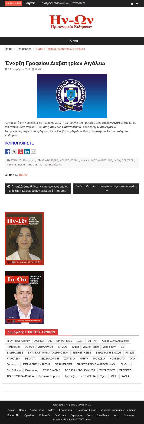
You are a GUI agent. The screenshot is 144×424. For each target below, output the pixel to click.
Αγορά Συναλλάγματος (115, 340)
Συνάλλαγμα (103, 415)
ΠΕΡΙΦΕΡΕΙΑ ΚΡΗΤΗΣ (36, 364)
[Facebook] (132, 3)
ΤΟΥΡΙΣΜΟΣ (107, 370)
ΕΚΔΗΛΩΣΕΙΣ (15, 352)
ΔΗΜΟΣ (92, 160)
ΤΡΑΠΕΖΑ (125, 370)
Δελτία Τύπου (37, 410)
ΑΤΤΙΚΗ (75, 160)
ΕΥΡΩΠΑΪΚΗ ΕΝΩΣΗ (108, 352)
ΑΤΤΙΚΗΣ (16, 160)
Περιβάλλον (14, 370)
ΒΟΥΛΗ (29, 346)
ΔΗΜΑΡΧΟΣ (45, 346)
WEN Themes (83, 419)
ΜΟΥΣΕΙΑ (99, 358)
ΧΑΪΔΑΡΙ (57, 164)
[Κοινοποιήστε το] (7, 151)
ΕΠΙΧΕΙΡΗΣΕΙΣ (82, 352)
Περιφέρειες (29, 160)
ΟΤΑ (132, 358)
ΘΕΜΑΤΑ (30, 358)
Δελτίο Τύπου (91, 346)
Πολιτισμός (31, 370)
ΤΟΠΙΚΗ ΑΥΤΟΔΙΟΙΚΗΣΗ (80, 370)
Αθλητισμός (13, 346)
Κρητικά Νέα (13, 415)
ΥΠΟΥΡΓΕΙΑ (88, 376)
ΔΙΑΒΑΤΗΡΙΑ (105, 160)
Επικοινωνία (130, 415)
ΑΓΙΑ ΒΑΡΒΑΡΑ (49, 160)
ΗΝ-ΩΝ (129, 352)
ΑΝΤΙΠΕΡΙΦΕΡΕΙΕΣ (60, 340)
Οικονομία (13, 364)
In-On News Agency (18, 340)
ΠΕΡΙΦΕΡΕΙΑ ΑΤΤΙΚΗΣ (19, 164)
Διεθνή (51, 410)
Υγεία (103, 376)
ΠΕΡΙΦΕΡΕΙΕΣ (63, 364)
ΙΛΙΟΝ (117, 160)
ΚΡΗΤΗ (84, 358)
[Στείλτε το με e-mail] (33, 151)
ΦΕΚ (114, 376)
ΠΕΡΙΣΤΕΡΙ (128, 160)
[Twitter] (137, 3)
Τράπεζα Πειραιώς (49, 376)
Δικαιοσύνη (109, 346)
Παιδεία (125, 364)
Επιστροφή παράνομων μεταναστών (62, 3)
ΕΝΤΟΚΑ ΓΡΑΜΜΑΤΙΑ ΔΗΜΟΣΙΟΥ (48, 352)
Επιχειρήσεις (65, 410)
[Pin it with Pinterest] (20, 151)
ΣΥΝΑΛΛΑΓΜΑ (51, 370)
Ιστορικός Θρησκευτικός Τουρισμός (118, 410)
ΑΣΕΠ (80, 340)
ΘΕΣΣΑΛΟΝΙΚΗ (49, 358)
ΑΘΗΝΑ (39, 340)
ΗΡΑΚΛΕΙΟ (13, 358)
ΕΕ (122, 346)
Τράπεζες (70, 376)
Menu (74, 41)
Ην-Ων (38, 69)
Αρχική (11, 410)
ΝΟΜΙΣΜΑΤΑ (117, 358)
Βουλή (22, 410)
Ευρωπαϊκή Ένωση (86, 410)
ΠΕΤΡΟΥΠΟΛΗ (42, 164)
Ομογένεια (29, 415)
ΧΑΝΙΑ (125, 376)
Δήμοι (83, 160)
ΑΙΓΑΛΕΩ (64, 160)
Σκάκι (89, 415)
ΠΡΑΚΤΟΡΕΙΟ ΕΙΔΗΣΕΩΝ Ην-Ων (96, 364)
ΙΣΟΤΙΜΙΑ (69, 358)
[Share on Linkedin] (27, 151)
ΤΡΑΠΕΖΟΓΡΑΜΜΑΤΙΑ (20, 376)
